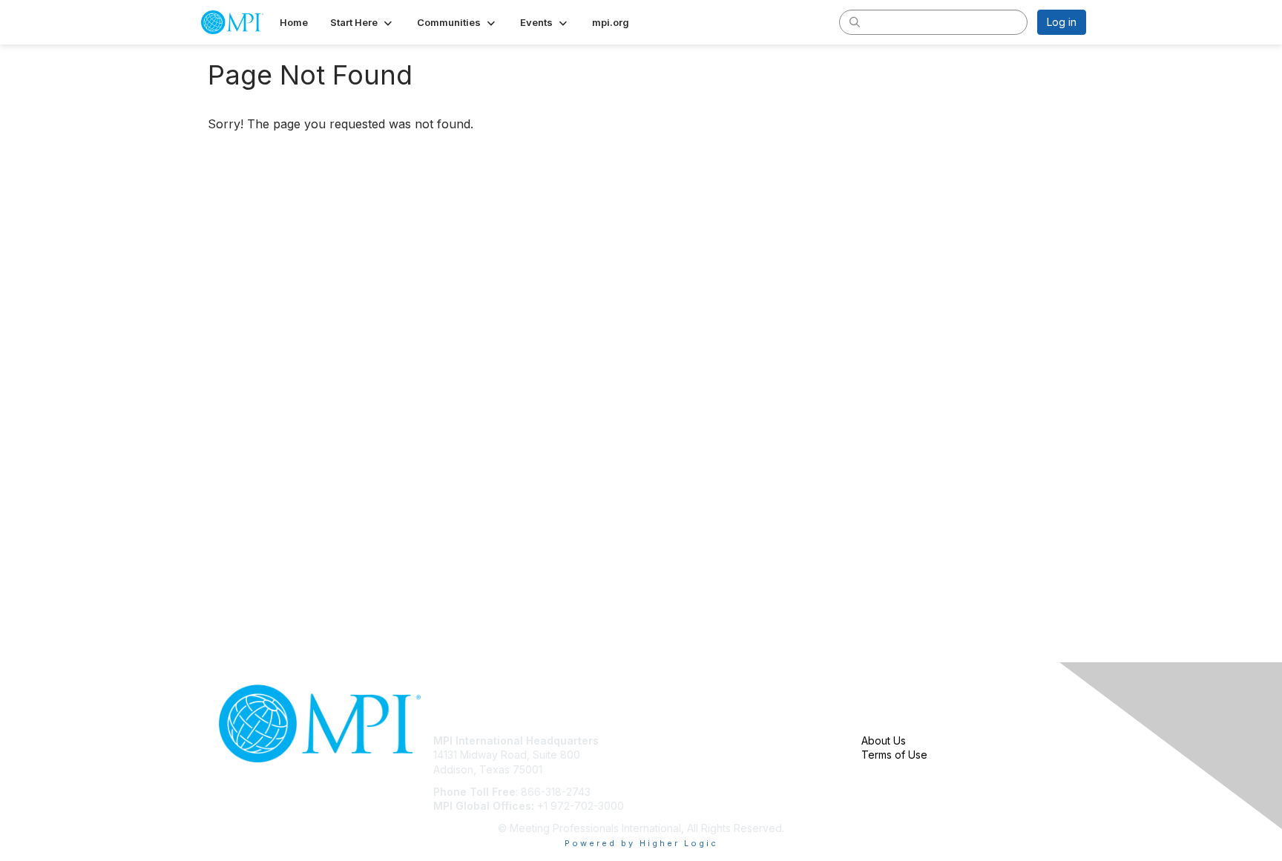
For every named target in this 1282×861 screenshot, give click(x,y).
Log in (1061, 22)
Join (657, 740)
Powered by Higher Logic (641, 843)
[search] (854, 21)
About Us (883, 740)
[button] (362, 22)
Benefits (667, 754)
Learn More (675, 769)
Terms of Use (894, 754)
